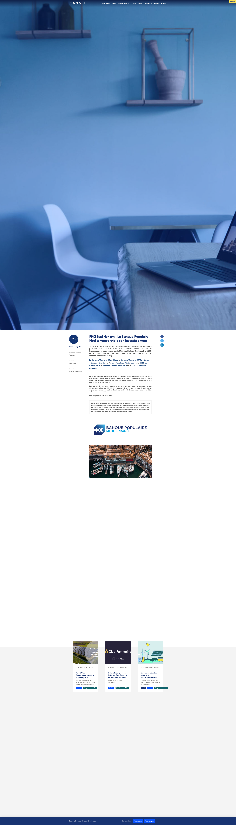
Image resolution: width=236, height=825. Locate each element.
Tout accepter (150, 821)
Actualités (156, 3)
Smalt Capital (106, 3)
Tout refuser (138, 821)
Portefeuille (148, 3)
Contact (163, 3)
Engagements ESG (123, 3)
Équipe (114, 3)
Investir (140, 3)
